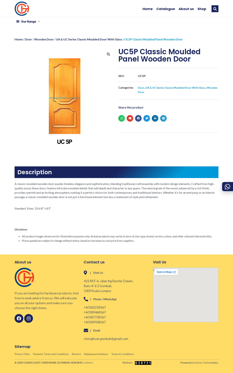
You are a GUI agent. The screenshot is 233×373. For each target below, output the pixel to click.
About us (186, 9)
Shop (202, 9)
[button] (215, 8)
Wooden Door (44, 39)
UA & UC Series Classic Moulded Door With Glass (89, 39)
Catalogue (165, 9)
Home (148, 9)
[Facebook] (19, 318)
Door (28, 39)
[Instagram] (28, 318)
